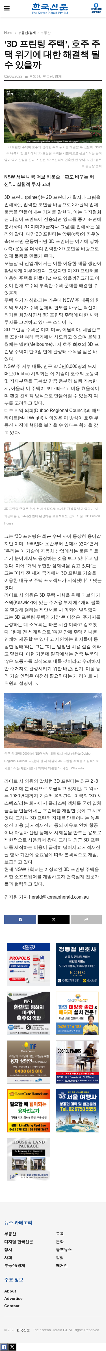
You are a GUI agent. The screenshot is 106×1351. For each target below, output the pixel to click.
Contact (12, 1305)
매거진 (62, 1265)
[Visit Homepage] (50, 8)
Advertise (13, 1298)
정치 (8, 1249)
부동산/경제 (27, 33)
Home (9, 33)
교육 (60, 1233)
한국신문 (23, 1330)
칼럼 (60, 1257)
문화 (60, 1241)
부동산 (45, 33)
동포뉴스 (64, 1249)
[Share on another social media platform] (86, 919)
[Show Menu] (7, 8)
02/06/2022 (13, 76)
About (10, 1291)
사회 (8, 1257)
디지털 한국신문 (18, 1241)
